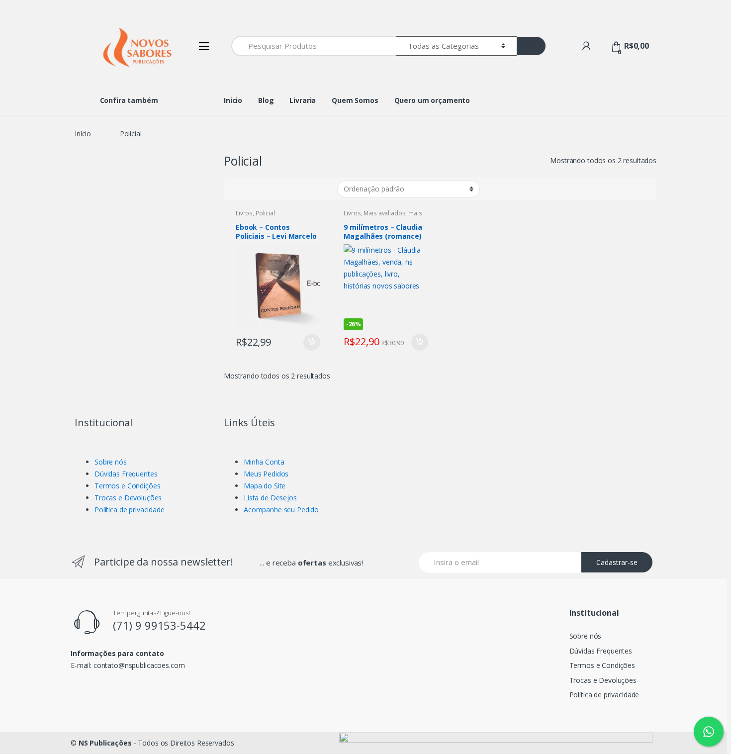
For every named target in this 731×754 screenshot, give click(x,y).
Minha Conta (264, 462)
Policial (265, 213)
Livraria (302, 100)
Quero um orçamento (432, 100)
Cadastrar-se (617, 562)
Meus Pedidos (266, 473)
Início (83, 133)
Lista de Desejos (270, 497)
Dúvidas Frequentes (125, 473)
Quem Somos (355, 100)
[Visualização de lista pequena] (295, 189)
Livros (244, 213)
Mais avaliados (384, 213)
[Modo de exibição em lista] (276, 189)
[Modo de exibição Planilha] (239, 189)
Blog (266, 100)
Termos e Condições (127, 485)
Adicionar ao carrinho (311, 342)
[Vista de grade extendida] (258, 189)
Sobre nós (110, 462)
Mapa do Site (264, 485)
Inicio (233, 100)
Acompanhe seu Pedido (281, 509)
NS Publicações (105, 743)
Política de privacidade (129, 509)
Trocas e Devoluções (128, 497)
